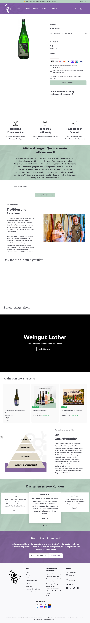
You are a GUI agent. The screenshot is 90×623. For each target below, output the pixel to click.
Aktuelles (29, 586)
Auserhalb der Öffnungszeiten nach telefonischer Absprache (54, 589)
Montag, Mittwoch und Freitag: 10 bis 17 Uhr (53, 575)
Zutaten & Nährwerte (45, 195)
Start (18, 8)
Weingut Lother (27, 378)
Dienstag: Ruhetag (52, 584)
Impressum (50, 617)
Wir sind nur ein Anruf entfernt (74, 139)
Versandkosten (64, 76)
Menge (52, 53)
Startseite (53, 24)
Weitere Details (20, 186)
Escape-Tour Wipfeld (32, 592)
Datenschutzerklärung (60, 617)
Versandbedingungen (49, 619)
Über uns (26, 8)
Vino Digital (40, 617)
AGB (82, 617)
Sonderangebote (31, 580)
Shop (35, 8)
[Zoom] (24, 39)
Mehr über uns (44, 349)
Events (44, 8)
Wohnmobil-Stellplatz (33, 589)
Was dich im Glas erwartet (61, 34)
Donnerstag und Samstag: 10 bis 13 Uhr (54, 580)
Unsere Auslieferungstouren (52, 595)
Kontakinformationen (73, 617)
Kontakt (54, 8)
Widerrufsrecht (38, 619)
